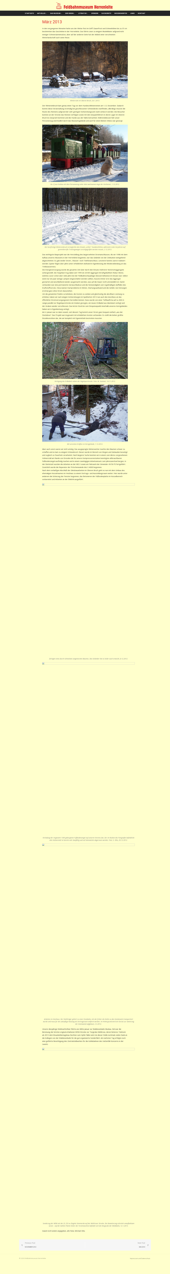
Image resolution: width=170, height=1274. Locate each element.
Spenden (94, 13)
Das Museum (55, 13)
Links (132, 13)
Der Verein (69, 13)
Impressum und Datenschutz (140, 1258)
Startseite (29, 13)
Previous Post (30, 1245)
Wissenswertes (120, 13)
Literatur (82, 13)
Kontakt (141, 13)
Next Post (141, 1245)
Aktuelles (41, 13)
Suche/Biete (106, 13)
